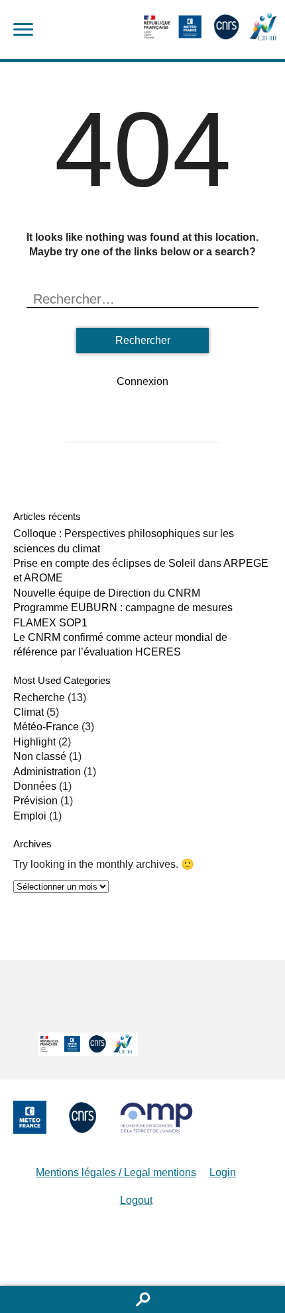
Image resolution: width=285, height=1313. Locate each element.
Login (222, 1172)
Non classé (39, 756)
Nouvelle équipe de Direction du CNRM (106, 593)
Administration (47, 771)
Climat (28, 712)
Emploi (29, 816)
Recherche (39, 697)
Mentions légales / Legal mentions (116, 1172)
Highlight (34, 741)
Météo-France (46, 726)
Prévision (35, 800)
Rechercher (142, 1299)
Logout (136, 1200)
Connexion (142, 381)
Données (34, 786)
